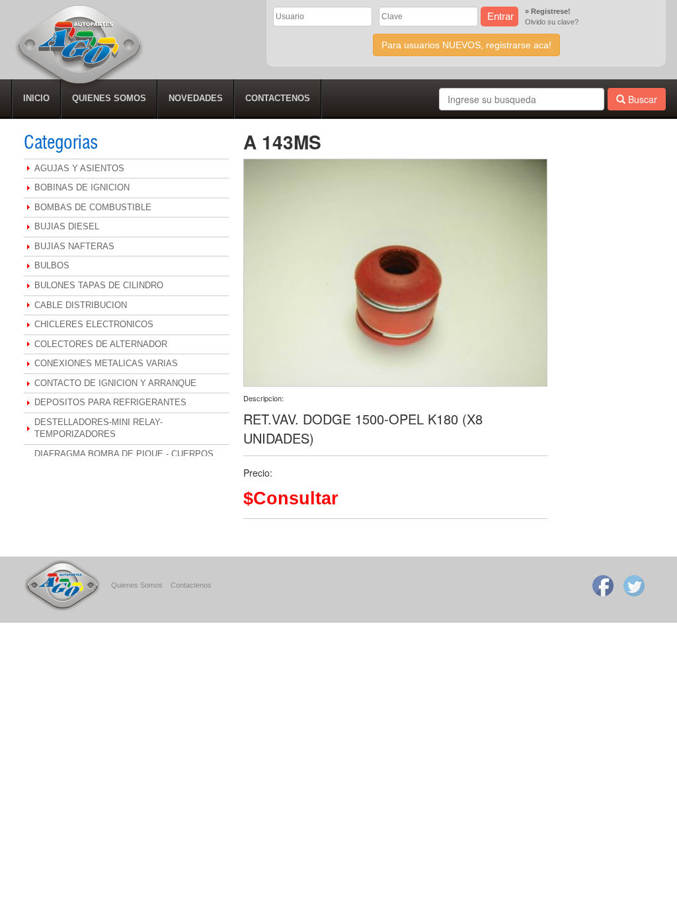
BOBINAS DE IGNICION (82, 187)
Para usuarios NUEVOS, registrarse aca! (466, 45)
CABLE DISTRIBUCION (80, 305)
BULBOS (51, 265)
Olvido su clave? (551, 22)
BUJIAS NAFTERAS (74, 246)
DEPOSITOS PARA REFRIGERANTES (110, 402)
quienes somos (109, 98)
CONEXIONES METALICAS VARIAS (106, 363)
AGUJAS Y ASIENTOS (79, 168)
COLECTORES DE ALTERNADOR (100, 344)
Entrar (500, 16)
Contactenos (191, 585)
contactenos (277, 98)
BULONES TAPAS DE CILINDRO (98, 285)
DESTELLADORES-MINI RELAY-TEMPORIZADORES (98, 428)
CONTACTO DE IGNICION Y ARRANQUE (115, 383)
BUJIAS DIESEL (66, 226)
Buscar (641, 99)
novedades (196, 98)
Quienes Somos (137, 585)
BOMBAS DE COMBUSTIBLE (92, 207)
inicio (36, 98)
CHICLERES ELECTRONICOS (93, 324)
